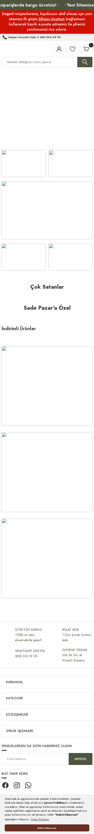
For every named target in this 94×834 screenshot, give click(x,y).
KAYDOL (80, 759)
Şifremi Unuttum (52, 19)
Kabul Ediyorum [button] (47, 828)
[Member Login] (59, 49)
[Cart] (86, 49)
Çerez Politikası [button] (40, 819)
